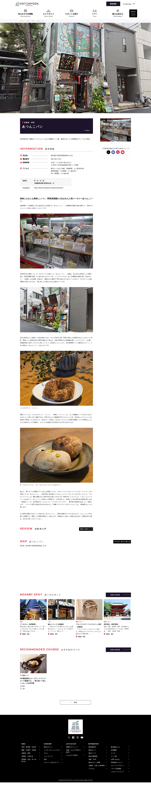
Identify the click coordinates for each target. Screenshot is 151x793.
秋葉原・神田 (29, 122)
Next (129, 139)
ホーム (22, 21)
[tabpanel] (115, 130)
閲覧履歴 (113, 4)
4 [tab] (119, 143)
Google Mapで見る (121, 541)
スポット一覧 (30, 21)
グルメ (88, 130)
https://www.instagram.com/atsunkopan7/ (48, 188)
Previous (125, 139)
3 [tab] (117, 143)
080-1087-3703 (56, 159)
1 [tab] (112, 143)
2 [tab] (114, 143)
